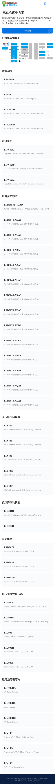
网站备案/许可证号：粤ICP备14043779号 (27, 780)
